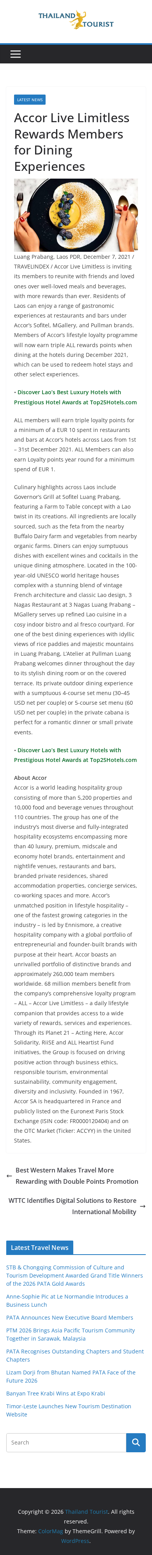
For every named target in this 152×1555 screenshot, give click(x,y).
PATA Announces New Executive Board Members (69, 1317)
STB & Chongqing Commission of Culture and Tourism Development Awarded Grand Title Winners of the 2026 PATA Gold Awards (74, 1275)
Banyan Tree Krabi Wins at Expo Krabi (55, 1393)
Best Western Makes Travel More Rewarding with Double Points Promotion (77, 1176)
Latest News (29, 99)
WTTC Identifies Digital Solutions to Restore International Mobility (72, 1206)
